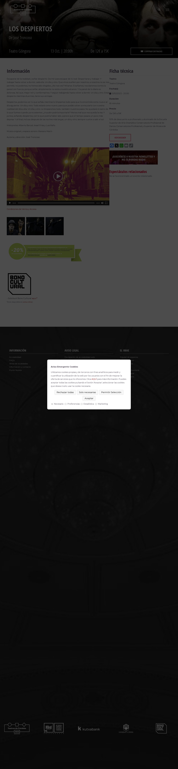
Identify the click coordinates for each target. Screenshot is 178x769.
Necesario (58, 404)
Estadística (89, 404)
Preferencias (73, 404)
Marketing (103, 404)
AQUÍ (94, 379)
